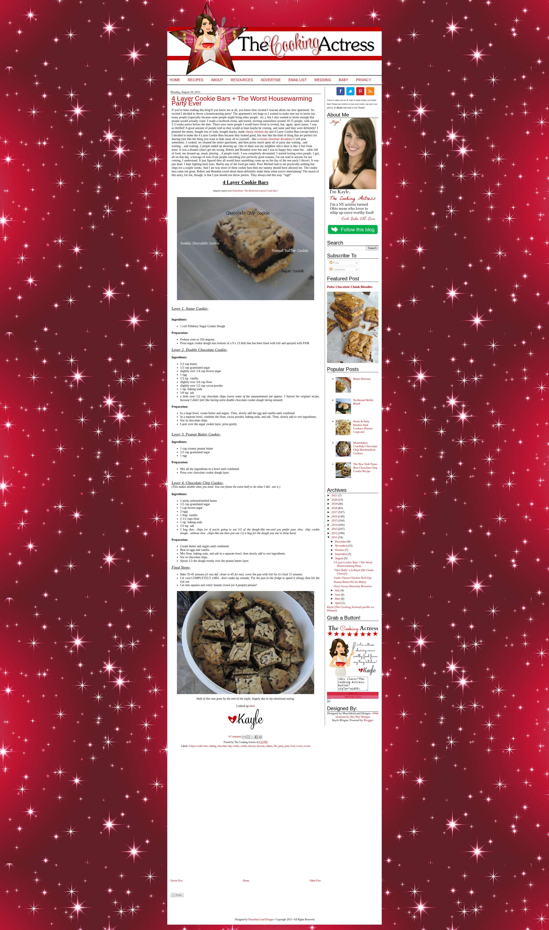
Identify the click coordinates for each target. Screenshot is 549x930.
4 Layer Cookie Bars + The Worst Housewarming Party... (353, 564)
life (275, 746)
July (338, 590)
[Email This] (244, 737)
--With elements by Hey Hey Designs (357, 715)
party (280, 746)
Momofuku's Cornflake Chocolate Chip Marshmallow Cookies (365, 448)
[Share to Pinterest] (260, 737)
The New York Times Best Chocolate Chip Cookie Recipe (365, 467)
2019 (335, 503)
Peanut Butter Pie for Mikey (350, 582)
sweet (299, 746)
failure (269, 746)
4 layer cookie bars (198, 746)
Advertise (271, 80)
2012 (335, 533)
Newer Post (176, 880)
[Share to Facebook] (256, 737)
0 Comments (235, 736)
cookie (243, 746)
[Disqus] (241, 815)
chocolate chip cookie (228, 746)
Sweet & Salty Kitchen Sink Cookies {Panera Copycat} (363, 426)
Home (175, 80)
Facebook (340, 91)
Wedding (322, 80)
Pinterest (360, 91)
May (338, 598)
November (341, 545)
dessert (251, 746)
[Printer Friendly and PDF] (177, 896)
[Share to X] (252, 737)
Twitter (350, 91)
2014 (335, 524)
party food (290, 746)
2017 (335, 512)
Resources (242, 80)
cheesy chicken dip (257, 131)
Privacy (363, 80)
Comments (338, 269)
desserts (261, 746)
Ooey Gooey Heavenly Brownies (353, 586)
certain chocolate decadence (276, 139)
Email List (297, 80)
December (341, 541)
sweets (306, 746)
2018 (335, 508)
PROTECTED (353, 697)
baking (212, 746)
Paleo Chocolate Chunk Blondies (350, 287)
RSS (370, 91)
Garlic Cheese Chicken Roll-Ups (353, 577)
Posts (335, 262)
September (341, 554)
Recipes (195, 80)
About (217, 80)
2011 (335, 537)
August (339, 558)
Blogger (368, 720)
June (338, 594)
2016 (335, 516)
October (340, 550)
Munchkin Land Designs (261, 919)
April (338, 603)
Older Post (315, 880)
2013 (335, 528)
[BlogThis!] (248, 737)
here (252, 706)
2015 (335, 520)
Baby (343, 80)
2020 (335, 499)
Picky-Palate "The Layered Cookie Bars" (255, 191)
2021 (335, 495)
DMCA (353, 693)
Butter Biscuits (362, 378)
